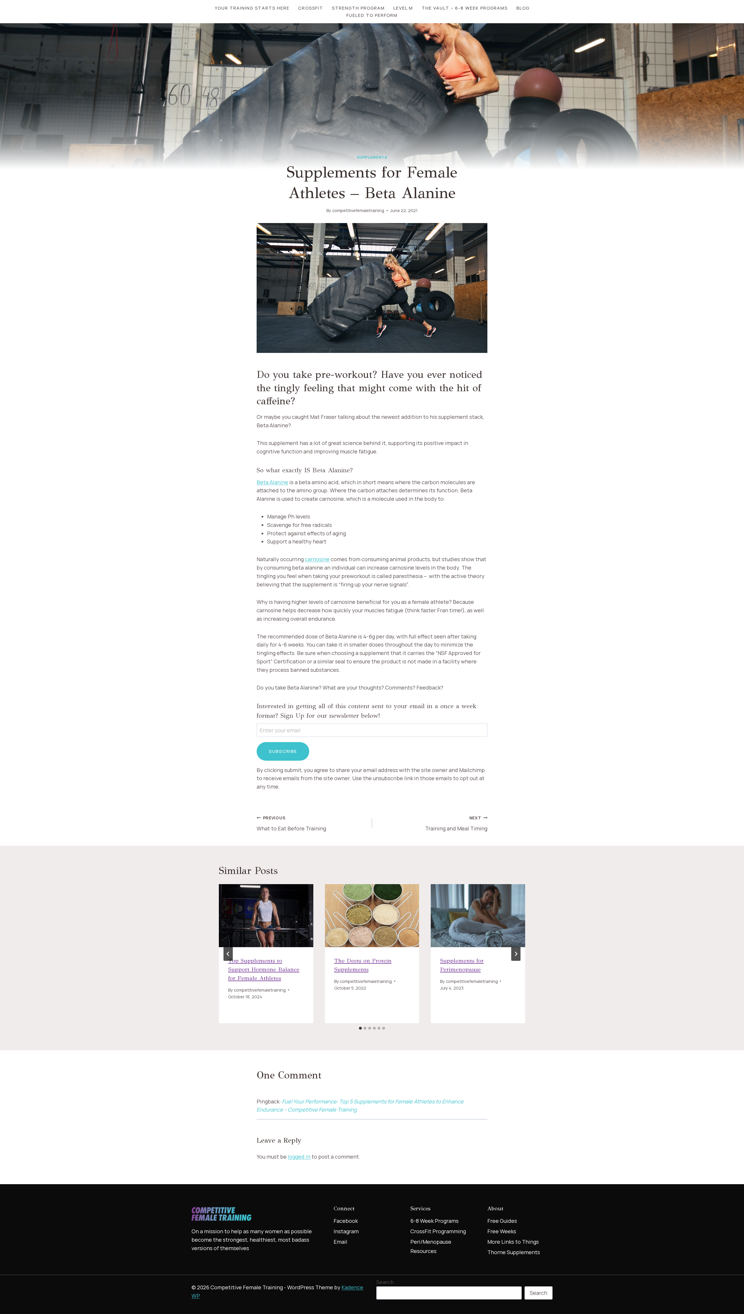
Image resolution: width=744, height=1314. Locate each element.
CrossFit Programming (438, 1231)
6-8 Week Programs (434, 1220)
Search (385, 1282)
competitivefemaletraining (358, 210)
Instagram (346, 1231)
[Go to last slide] (228, 954)
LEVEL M (403, 8)
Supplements (372, 157)
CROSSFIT (310, 8)
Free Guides (502, 1220)
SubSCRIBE (283, 751)
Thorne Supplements (513, 1252)
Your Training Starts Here (252, 8)
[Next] (516, 954)
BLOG (523, 8)
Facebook (346, 1220)
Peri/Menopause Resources (430, 1246)
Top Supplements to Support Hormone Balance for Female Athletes (263, 969)
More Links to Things (513, 1241)
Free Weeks (501, 1231)
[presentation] (266, 915)
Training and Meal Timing (456, 823)
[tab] (360, 1028)
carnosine (317, 559)
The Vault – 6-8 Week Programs (465, 8)
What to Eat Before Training (291, 823)
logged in (299, 1156)
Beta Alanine (272, 482)
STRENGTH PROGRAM (358, 8)
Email (340, 1241)
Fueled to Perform (372, 15)
